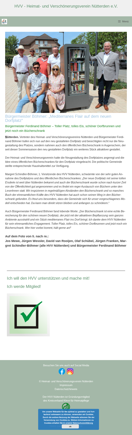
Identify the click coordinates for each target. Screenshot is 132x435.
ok (70, 426)
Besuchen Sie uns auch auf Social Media (66, 365)
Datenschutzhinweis (66, 389)
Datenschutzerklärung (83, 423)
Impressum (66, 385)
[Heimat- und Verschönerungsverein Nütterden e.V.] (4, 21)
